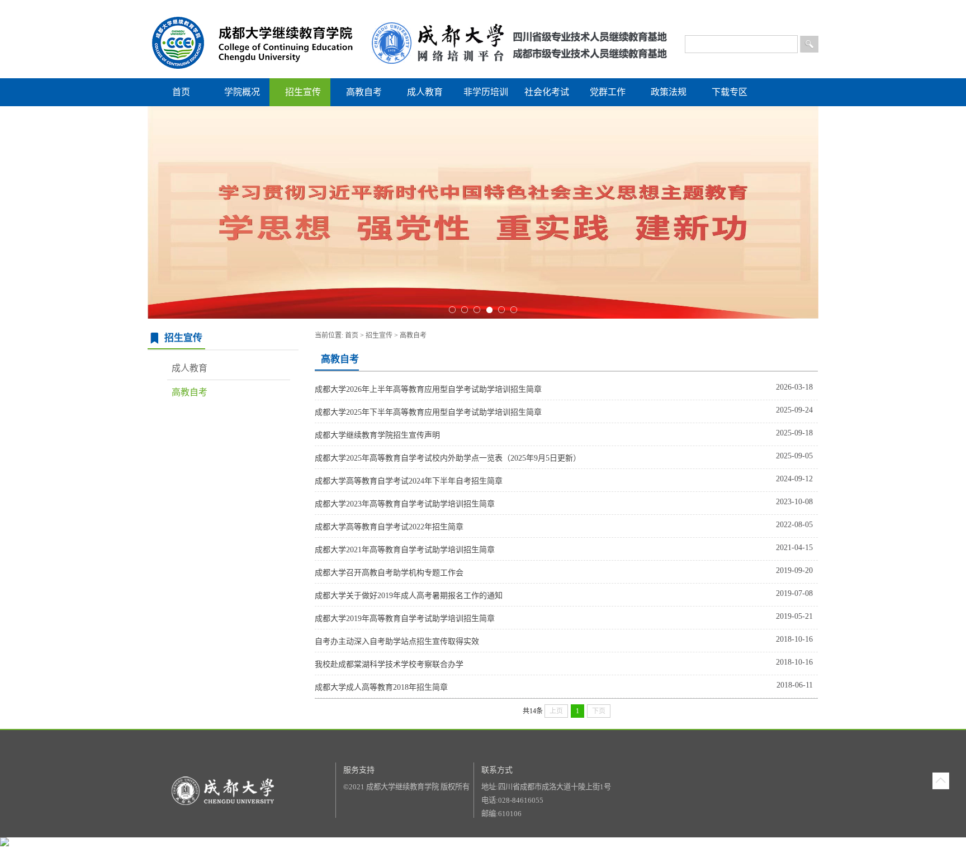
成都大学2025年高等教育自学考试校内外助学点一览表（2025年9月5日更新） (448, 458)
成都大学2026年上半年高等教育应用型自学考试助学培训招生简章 (428, 389)
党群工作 (608, 92)
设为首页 (773, 11)
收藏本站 (805, 11)
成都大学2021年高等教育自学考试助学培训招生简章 (405, 550)
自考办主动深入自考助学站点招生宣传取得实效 (397, 641)
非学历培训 (485, 92)
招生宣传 (303, 92)
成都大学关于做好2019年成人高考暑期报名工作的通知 (409, 595)
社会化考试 (546, 92)
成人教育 (425, 92)
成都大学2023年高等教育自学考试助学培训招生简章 (405, 504)
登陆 (672, 11)
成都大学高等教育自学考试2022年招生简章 (389, 527)
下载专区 (729, 92)
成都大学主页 (722, 11)
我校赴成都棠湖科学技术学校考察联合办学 (389, 664)
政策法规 (668, 92)
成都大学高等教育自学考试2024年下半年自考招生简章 (409, 481)
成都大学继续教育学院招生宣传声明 (377, 435)
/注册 (686, 11)
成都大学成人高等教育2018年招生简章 (381, 687)
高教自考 (364, 92)
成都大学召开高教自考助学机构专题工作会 (389, 573)
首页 (181, 92)
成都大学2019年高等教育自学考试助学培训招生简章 (405, 618)
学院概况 (242, 92)
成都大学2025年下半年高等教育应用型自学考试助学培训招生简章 (428, 412)
